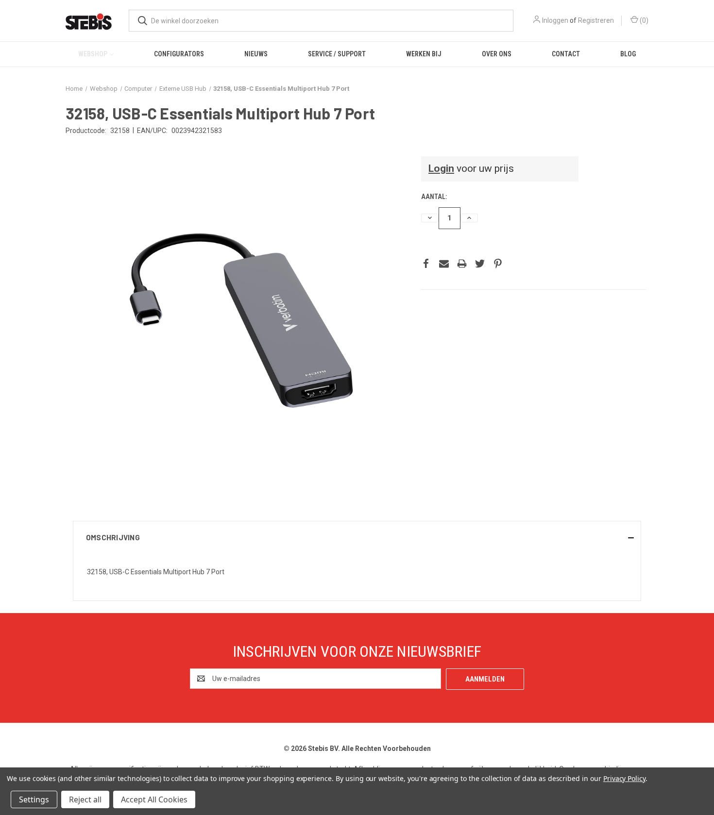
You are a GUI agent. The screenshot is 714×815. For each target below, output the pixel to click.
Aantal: (434, 196)
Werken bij (424, 54)
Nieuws (256, 54)
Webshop (92, 54)
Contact (566, 54)
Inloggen (555, 20)
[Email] (444, 263)
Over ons (496, 54)
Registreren (596, 20)
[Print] (462, 263)
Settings (34, 799)
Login (441, 168)
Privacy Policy (624, 778)
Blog (628, 54)
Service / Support (337, 54)
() (643, 20)
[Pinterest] (498, 263)
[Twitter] (480, 263)
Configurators (179, 54)
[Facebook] (426, 263)
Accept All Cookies (154, 799)
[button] (357, 537)
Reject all (85, 799)
